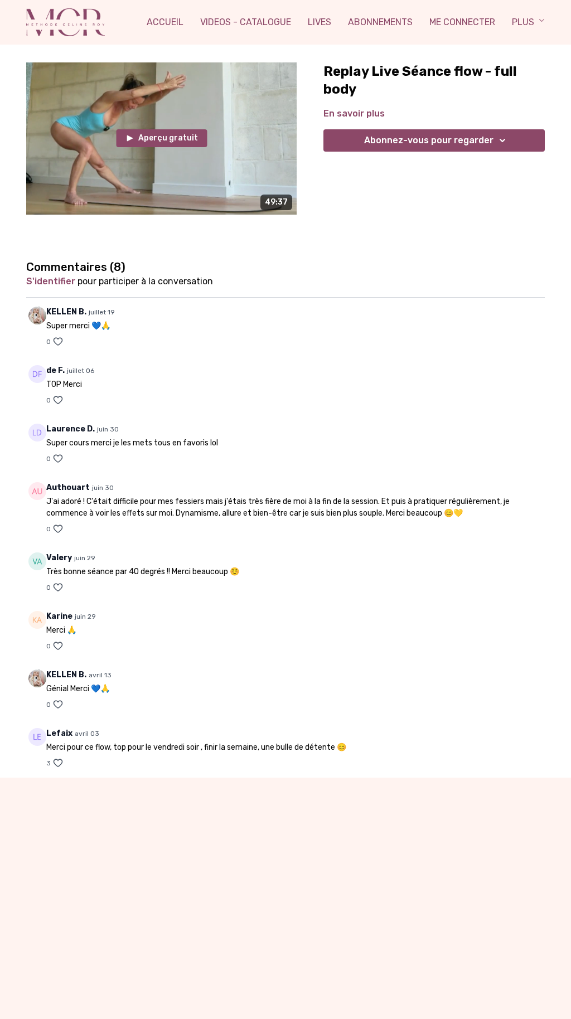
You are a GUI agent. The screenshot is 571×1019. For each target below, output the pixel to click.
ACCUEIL (165, 22)
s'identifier (50, 281)
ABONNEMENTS (380, 22)
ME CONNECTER (462, 22)
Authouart (68, 487)
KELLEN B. (66, 312)
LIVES (319, 22)
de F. (55, 370)
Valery (59, 557)
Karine (59, 616)
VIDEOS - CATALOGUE (245, 22)
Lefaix (59, 733)
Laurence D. (70, 429)
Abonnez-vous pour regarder (428, 140)
